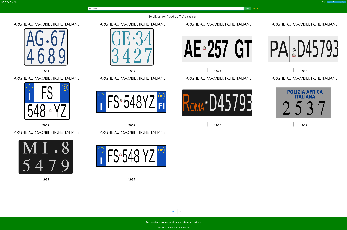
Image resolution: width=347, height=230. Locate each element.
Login (324, 2)
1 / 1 (173, 211)
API (188, 227)
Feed (184, 227)
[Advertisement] (173, 193)
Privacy (164, 227)
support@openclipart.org (188, 222)
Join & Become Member (336, 2)
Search (247, 9)
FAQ (159, 227)
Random (255, 9)
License (170, 227)
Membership (178, 227)
